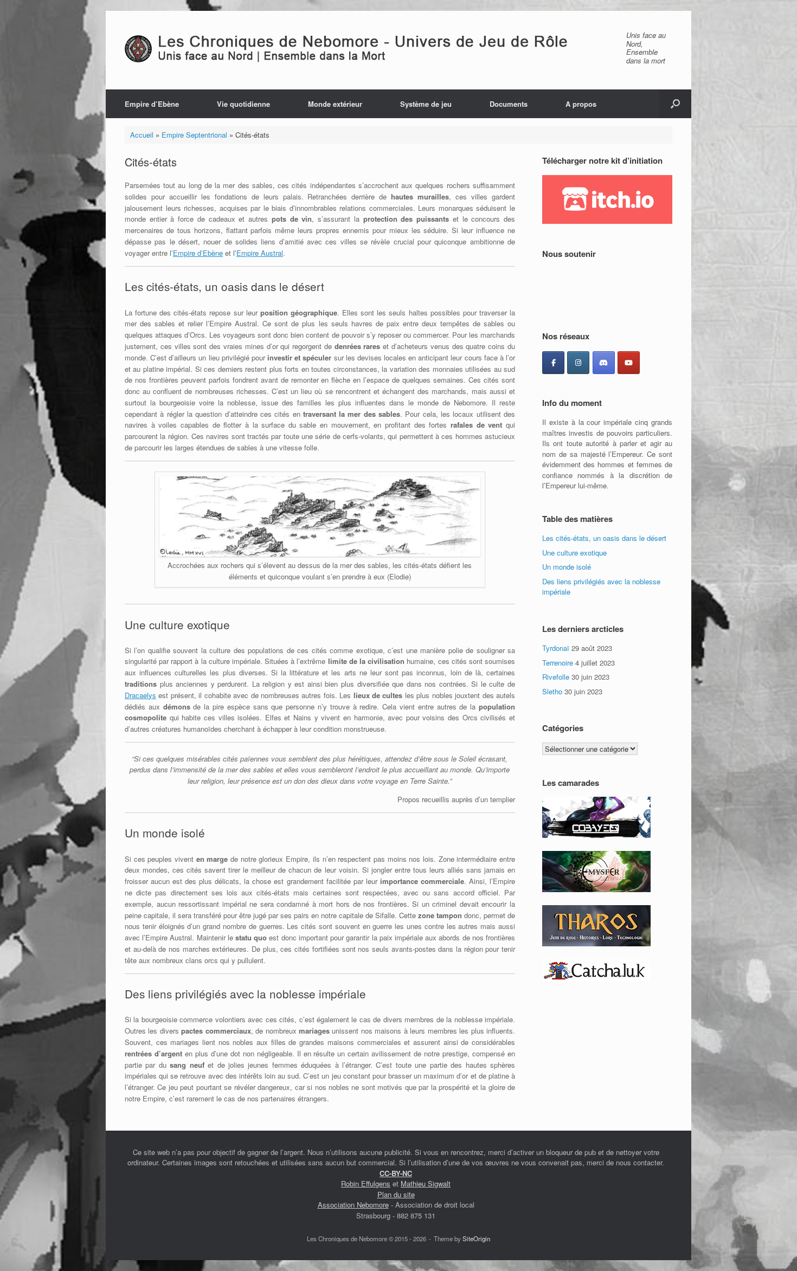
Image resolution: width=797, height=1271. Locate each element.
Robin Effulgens (365, 1183)
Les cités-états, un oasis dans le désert (604, 538)
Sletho (552, 691)
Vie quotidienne (243, 104)
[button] (675, 103)
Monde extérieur (335, 104)
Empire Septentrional (194, 135)
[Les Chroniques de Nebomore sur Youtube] (629, 362)
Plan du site (396, 1194)
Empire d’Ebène (152, 104)
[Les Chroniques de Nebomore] (369, 48)
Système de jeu (426, 104)
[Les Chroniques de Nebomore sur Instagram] (578, 362)
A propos (580, 104)
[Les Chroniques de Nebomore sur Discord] (604, 362)
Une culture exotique (574, 552)
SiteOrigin (476, 1238)
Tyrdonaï (555, 648)
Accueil (141, 135)
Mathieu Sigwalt (426, 1183)
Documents (509, 104)
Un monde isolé (566, 567)
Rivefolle (555, 677)
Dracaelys (140, 695)
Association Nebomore (353, 1204)
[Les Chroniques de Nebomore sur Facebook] (553, 362)
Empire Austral (259, 253)
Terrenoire (557, 662)
